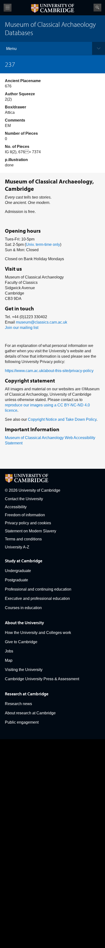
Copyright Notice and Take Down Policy (62, 419)
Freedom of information (25, 515)
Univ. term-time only (43, 244)
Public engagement (22, 722)
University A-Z (17, 547)
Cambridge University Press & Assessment (42, 679)
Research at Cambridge (26, 694)
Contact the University (24, 499)
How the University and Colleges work (38, 633)
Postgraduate (16, 580)
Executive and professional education (37, 598)
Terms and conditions (23, 539)
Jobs (9, 651)
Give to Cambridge (21, 642)
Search (97, 7)
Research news (18, 704)
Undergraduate (18, 571)
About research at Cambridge (30, 713)
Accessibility (16, 507)
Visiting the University (23, 670)
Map (8, 660)
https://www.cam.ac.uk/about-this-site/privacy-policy (49, 371)
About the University (24, 622)
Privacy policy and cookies (28, 523)
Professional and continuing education (38, 589)
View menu (7, 8)
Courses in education (23, 608)
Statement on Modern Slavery (30, 531)
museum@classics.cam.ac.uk (41, 322)
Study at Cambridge (23, 561)
